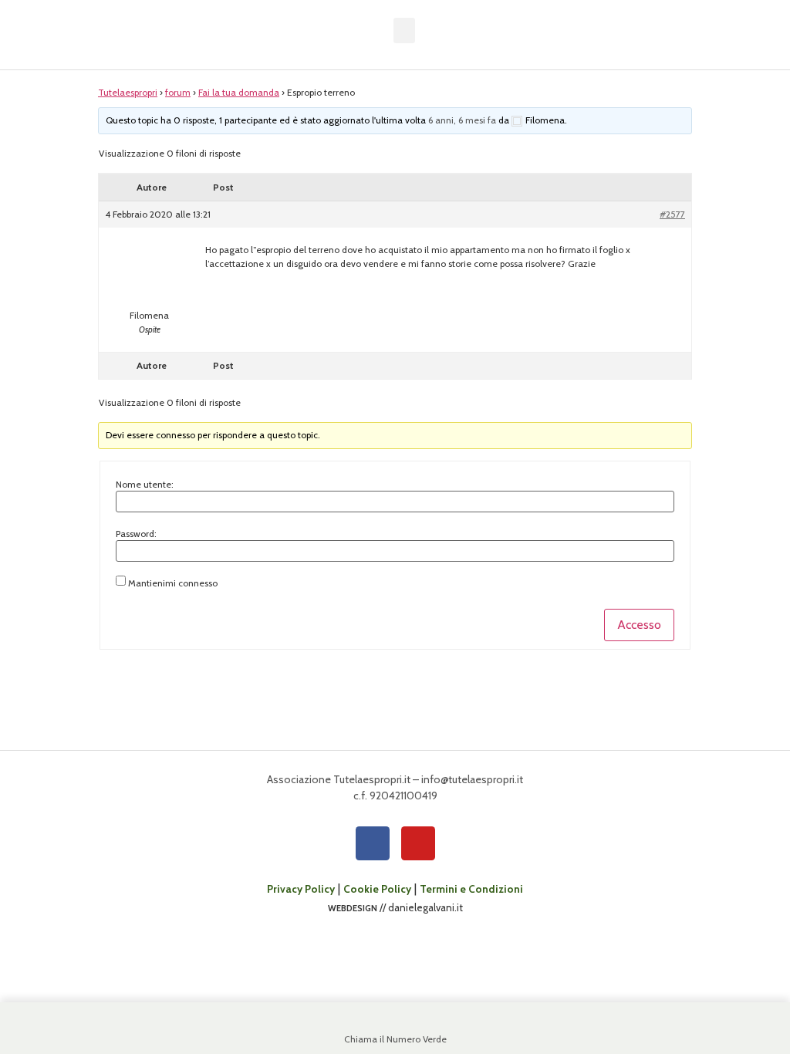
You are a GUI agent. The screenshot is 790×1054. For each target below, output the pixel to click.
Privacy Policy (301, 889)
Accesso (639, 624)
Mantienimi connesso (173, 583)
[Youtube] (418, 843)
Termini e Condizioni (471, 889)
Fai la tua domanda (238, 92)
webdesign (352, 907)
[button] (404, 30)
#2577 (672, 214)
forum (178, 92)
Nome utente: (145, 484)
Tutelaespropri (127, 92)
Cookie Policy (377, 889)
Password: (136, 534)
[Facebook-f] (373, 843)
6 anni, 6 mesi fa (462, 120)
